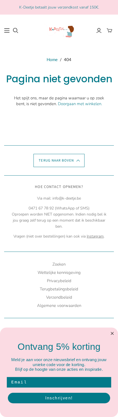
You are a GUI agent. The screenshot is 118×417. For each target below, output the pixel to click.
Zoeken (59, 264)
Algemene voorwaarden (59, 305)
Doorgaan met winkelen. (80, 104)
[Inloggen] (99, 31)
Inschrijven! (59, 398)
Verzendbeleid (59, 297)
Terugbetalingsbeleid (59, 289)
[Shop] (7, 30)
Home (52, 59)
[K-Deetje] (59, 29)
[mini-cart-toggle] (109, 31)
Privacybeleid (59, 281)
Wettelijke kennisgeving (59, 272)
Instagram (95, 236)
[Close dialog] (112, 333)
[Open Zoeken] (15, 30)
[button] (58, 160)
